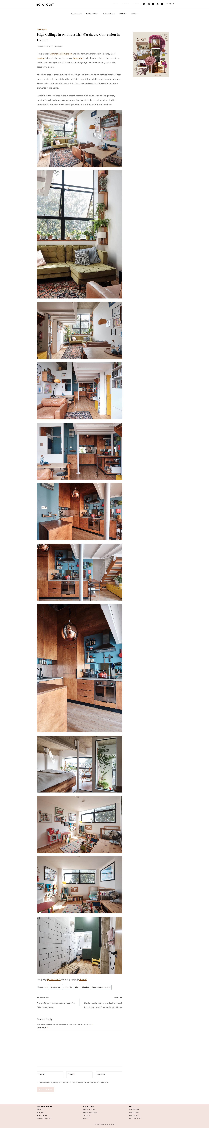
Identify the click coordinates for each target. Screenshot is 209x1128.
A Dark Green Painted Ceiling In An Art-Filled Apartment (56, 1003)
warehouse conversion (61, 53)
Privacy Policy (44, 1118)
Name (41, 1074)
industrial (77, 58)
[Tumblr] (157, 4)
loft (77, 987)
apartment (43, 987)
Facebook (134, 1115)
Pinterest (134, 1112)
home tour (42, 29)
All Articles (76, 13)
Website (101, 1074)
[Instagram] (144, 4)
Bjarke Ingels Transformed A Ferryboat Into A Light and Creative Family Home (103, 1003)
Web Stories (135, 1118)
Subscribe (42, 1115)
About (115, 4)
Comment (42, 1027)
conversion (55, 987)
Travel (86, 1118)
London (40, 58)
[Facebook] (153, 4)
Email (71, 1074)
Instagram (134, 1110)
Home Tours (89, 1110)
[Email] (162, 4)
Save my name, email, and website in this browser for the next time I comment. (74, 1082)
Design (86, 1115)
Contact (126, 4)
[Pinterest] (149, 4)
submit (136, 4)
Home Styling (109, 13)
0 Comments (57, 46)
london (85, 987)
